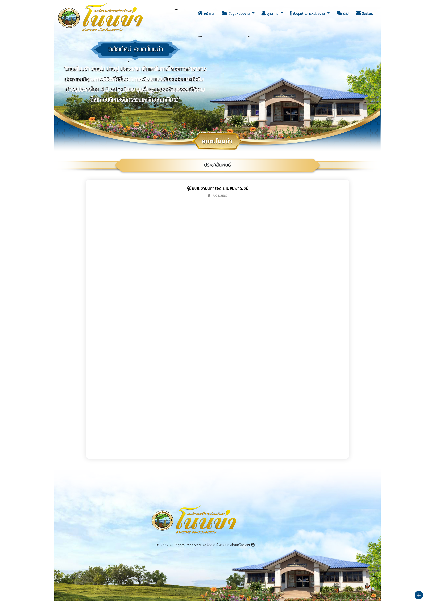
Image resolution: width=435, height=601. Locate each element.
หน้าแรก (209, 13)
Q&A (345, 13)
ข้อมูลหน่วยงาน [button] (239, 13)
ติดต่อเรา (368, 13)
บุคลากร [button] (272, 13)
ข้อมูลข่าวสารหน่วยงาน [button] (309, 13)
